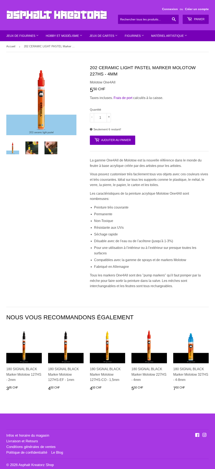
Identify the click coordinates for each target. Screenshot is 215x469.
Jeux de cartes (102, 35)
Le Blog (57, 452)
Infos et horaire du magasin (27, 435)
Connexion (170, 9)
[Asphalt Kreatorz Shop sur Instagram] (204, 435)
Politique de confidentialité (26, 452)
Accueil (10, 46)
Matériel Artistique (168, 35)
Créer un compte (197, 9)
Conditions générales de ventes (31, 447)
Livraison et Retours (22, 441)
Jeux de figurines (21, 35)
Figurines (133, 35)
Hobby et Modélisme (63, 35)
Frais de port (123, 98)
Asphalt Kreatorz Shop (36, 465)
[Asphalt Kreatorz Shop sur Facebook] (197, 435)
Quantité (95, 109)
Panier (199, 19)
